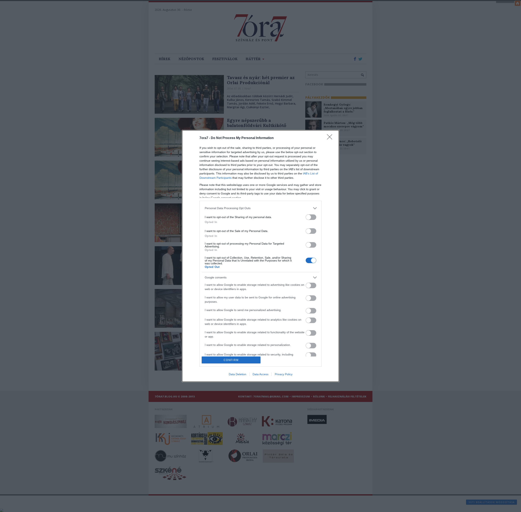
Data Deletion (237, 374)
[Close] (331, 138)
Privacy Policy (283, 374)
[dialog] (260, 256)
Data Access (260, 374)
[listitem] (260, 208)
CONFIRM (231, 360)
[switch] (311, 217)
